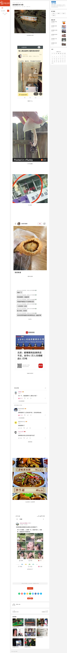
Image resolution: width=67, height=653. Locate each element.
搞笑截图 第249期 (15, 627)
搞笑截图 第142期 (15, 611)
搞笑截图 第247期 (15, 636)
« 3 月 (52, 63)
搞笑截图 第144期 (45, 611)
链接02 (6, 13)
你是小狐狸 (5, 3)
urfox (19, 604)
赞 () (30, 588)
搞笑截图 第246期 (27, 636)
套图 (53, 15)
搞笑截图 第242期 (27, 646)
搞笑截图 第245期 (40, 636)
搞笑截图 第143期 (36, 583)
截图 (28, 598)
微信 (63, 13)
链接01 (4, 13)
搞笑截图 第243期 (15, 646)
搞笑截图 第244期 (27, 627)
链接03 (5, 14)
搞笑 (2, 7)
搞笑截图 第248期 (40, 627)
